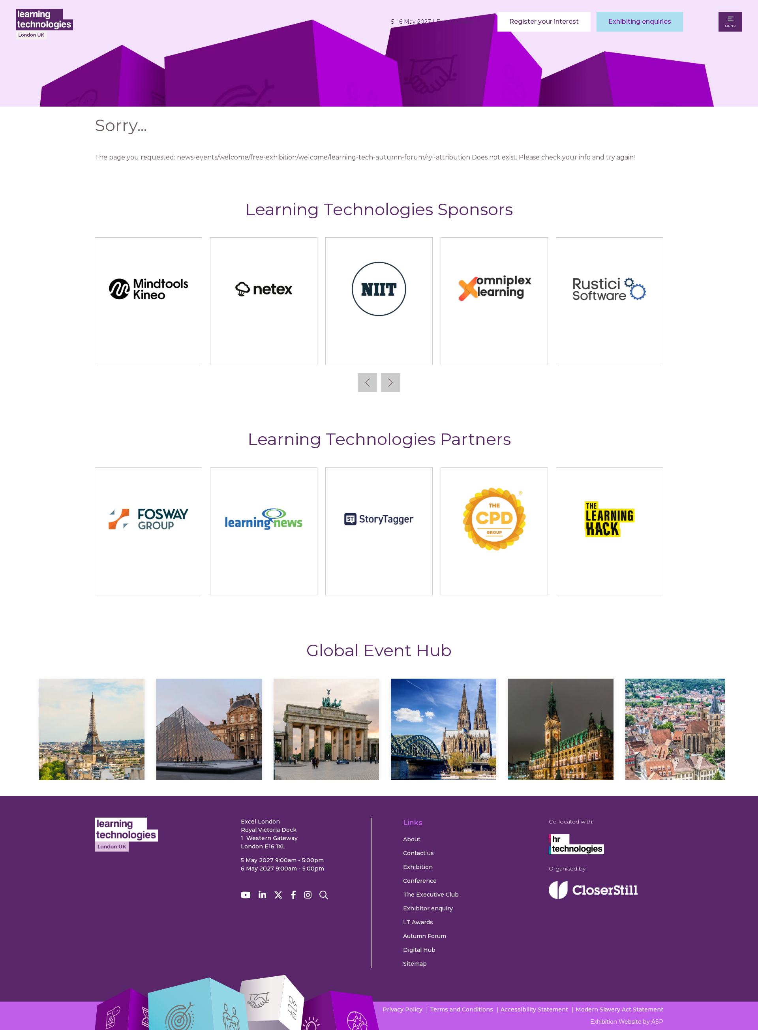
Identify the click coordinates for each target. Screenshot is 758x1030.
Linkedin (262, 895)
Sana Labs (148, 351)
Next (390, 382)
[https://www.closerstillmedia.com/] (593, 897)
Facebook (293, 895)
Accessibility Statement (534, 1009)
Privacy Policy (402, 1009)
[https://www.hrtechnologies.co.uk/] (576, 852)
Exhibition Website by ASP (626, 1021)
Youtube (246, 895)
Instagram (307, 895)
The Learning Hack (610, 581)
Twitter (278, 895)
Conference (420, 880)
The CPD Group (494, 581)
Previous (367, 382)
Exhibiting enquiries (639, 21)
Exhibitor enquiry (428, 908)
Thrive (494, 351)
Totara (610, 351)
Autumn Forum (424, 936)
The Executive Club (431, 894)
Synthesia (263, 351)
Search (323, 895)
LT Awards (418, 922)
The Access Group (379, 351)
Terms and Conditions (461, 1009)
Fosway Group (148, 581)
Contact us (418, 853)
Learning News (264, 581)
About (411, 839)
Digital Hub (419, 949)
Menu (730, 26)
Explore (51, 752)
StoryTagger (379, 581)
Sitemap (415, 963)
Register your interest (544, 21)
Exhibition (418, 867)
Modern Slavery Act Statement (619, 1009)
